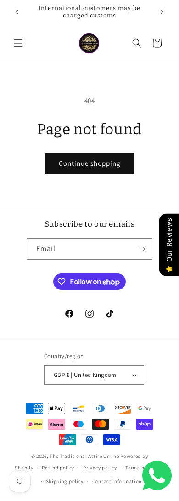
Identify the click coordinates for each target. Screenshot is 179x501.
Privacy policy (100, 467)
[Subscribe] (142, 249)
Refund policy (58, 467)
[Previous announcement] (17, 12)
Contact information (117, 481)
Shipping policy (65, 481)
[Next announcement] (162, 12)
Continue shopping (90, 163)
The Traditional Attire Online (85, 456)
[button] (18, 43)
